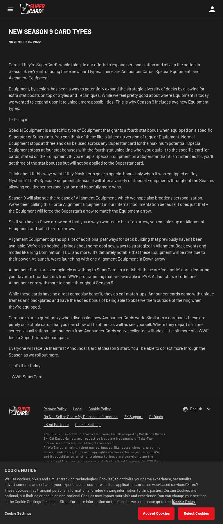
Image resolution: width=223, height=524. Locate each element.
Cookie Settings (88, 424)
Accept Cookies (156, 513)
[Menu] (10, 9)
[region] (111, 492)
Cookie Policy (184, 501)
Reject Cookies (196, 513)
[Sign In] (212, 9)
